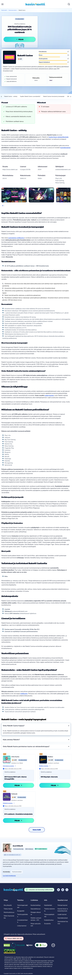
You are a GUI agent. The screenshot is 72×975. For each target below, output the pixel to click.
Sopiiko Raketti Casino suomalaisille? (30, 96)
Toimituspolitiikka (22, 915)
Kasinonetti (4, 10)
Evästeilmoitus (49, 920)
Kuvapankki (20, 911)
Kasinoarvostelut (13, 10)
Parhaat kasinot (62, 905)
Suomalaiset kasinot (63, 923)
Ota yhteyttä (8, 905)
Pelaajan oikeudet (36, 913)
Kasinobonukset (63, 918)
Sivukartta (47, 924)
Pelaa (20, 39)
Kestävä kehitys (36, 905)
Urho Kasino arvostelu (8, 766)
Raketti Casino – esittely (10, 96)
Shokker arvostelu (43, 766)
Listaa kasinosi (21, 926)
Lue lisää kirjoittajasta (9, 876)
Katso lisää (37, 830)
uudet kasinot (49, 395)
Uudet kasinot (62, 914)
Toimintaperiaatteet (22, 906)
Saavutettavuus (35, 909)
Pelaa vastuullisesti (36, 925)
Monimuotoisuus (9, 912)
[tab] (2, 205)
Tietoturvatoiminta (49, 910)
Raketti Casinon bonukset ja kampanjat (53, 96)
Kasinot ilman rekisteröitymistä (63, 910)
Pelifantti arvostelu (8, 803)
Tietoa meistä (8, 909)
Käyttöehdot (48, 905)
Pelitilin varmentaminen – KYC (36, 919)
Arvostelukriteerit (22, 921)
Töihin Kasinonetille (9, 917)
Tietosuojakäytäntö (49, 915)
